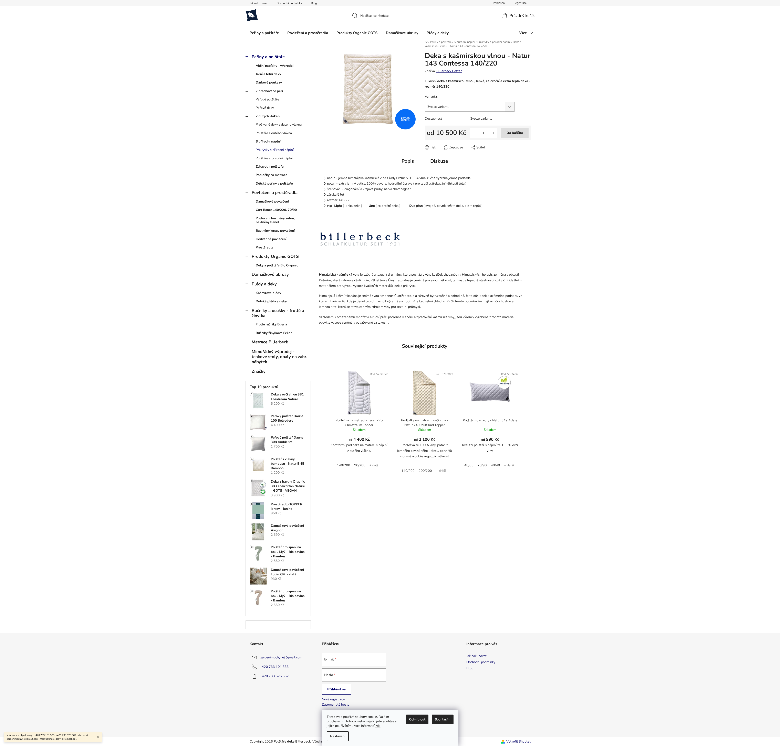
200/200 (425, 471)
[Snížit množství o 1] (473, 133)
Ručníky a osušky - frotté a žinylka (278, 313)
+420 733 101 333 (274, 667)
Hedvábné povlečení (271, 239)
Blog (314, 3)
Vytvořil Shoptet (518, 741)
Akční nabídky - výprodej (274, 65)
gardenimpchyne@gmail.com (281, 657)
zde (378, 726)
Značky (259, 371)
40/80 (469, 465)
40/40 (495, 465)
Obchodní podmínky (289, 3)
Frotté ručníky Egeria (271, 324)
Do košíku (515, 133)
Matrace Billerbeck (270, 342)
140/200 (343, 465)
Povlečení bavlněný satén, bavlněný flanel (275, 220)
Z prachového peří (269, 91)
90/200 (359, 465)
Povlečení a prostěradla (275, 192)
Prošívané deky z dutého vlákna (279, 124)
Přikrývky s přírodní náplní (275, 150)
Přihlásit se (336, 689)
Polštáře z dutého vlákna (274, 133)
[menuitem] (264, 33)
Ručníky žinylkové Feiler (274, 333)
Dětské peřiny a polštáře (274, 183)
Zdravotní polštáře (270, 166)
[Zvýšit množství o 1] (494, 133)
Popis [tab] (408, 161)
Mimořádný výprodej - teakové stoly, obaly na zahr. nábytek (279, 357)
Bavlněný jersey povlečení (275, 230)
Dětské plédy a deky (271, 301)
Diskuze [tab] (439, 161)
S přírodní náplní (268, 141)
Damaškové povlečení (272, 201)
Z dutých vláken (268, 116)
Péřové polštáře (267, 99)
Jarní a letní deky (268, 74)
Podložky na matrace (271, 175)
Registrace (520, 3)
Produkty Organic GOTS (275, 256)
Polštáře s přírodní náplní (274, 158)
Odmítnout (417, 719)
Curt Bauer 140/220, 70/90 (276, 210)
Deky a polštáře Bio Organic (277, 265)
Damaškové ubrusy (270, 274)
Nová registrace (333, 699)
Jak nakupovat (259, 3)
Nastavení (337, 736)
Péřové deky (265, 108)
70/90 (482, 465)
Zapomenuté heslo (335, 704)
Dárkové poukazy (269, 82)
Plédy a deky (264, 284)
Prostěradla (264, 247)
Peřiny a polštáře (268, 57)
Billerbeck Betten (449, 71)
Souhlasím (442, 719)
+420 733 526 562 (274, 676)
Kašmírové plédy (268, 293)
